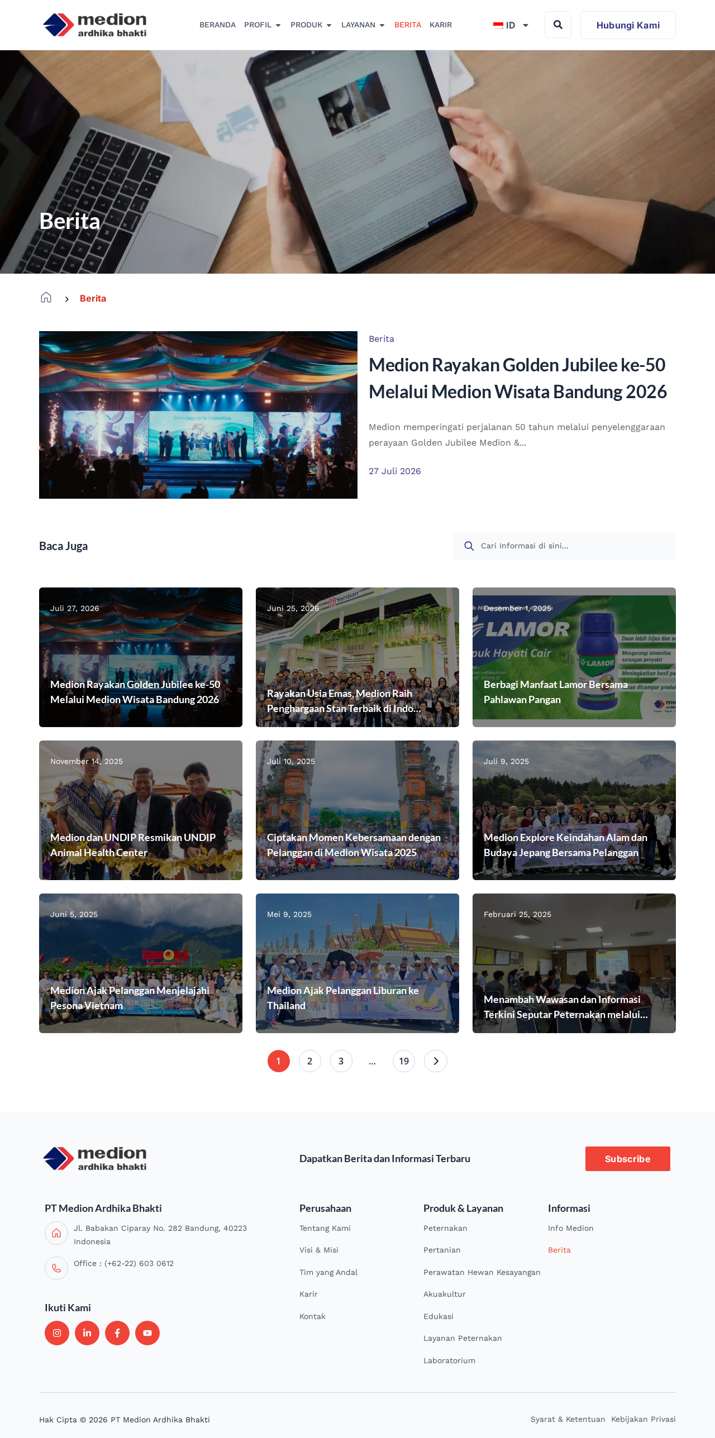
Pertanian (442, 1249)
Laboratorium (449, 1360)
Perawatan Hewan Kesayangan (482, 1272)
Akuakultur (444, 1293)
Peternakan (445, 1228)
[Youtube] (147, 1333)
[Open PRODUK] (329, 25)
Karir (308, 1293)
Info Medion (571, 1228)
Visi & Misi (319, 1249)
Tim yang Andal (328, 1272)
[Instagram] (57, 1333)
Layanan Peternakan (462, 1338)
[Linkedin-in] (87, 1333)
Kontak (312, 1316)
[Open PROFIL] (278, 25)
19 (404, 1061)
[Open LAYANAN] (382, 25)
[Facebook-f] (117, 1333)
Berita (559, 1249)
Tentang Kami (325, 1228)
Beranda (46, 297)
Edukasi (438, 1316)
